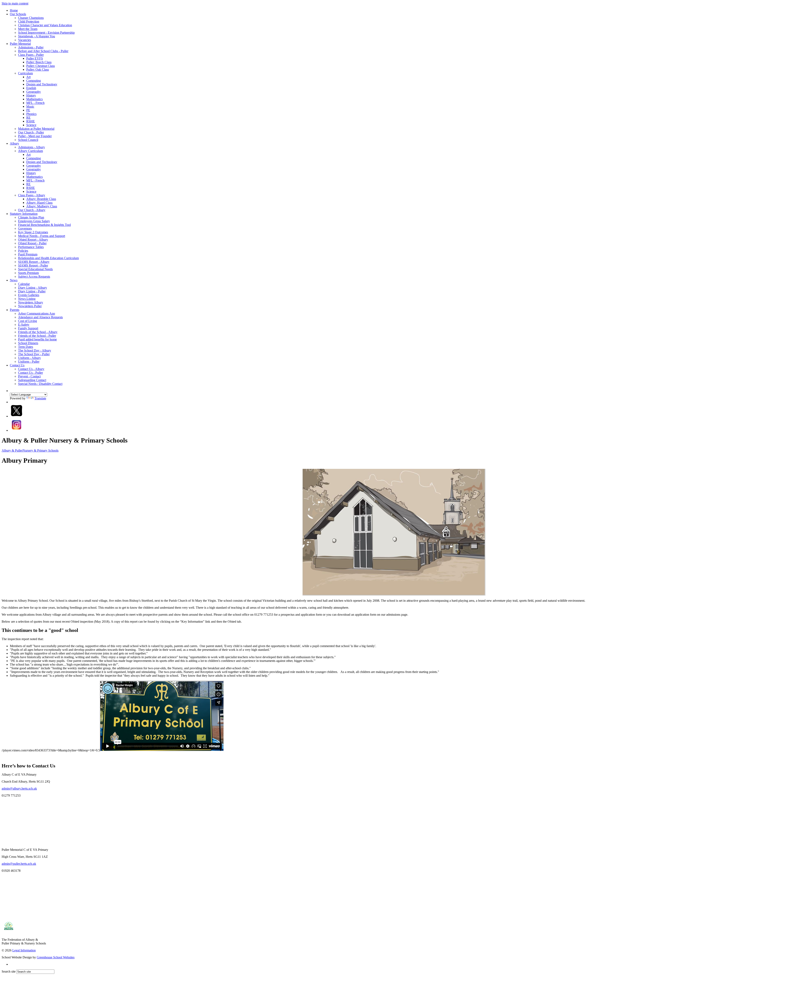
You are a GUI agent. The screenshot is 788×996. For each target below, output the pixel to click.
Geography (33, 91)
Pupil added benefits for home (37, 339)
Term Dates (25, 346)
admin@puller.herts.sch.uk (19, 863)
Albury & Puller (30, 450)
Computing (33, 80)
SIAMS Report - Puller (33, 265)
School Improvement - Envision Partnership (46, 32)
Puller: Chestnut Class (40, 66)
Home (14, 10)
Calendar (24, 284)
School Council (28, 139)
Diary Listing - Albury (32, 287)
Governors (25, 228)
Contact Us (17, 365)
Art (28, 77)
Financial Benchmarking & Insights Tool (44, 225)
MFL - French (35, 103)
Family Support (28, 328)
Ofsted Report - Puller (32, 243)
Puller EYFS (34, 58)
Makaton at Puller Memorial (36, 128)
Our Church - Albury (31, 210)
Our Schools (18, 14)
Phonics (31, 114)
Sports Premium (28, 273)
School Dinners (28, 343)
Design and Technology (41, 84)
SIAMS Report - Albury (33, 261)
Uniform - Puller (28, 361)
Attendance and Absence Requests (40, 317)
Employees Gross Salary (34, 221)
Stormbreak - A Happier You (36, 36)
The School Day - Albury (34, 350)
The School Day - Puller (34, 354)
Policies (23, 250)
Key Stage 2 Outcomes (33, 232)
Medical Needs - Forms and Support (41, 236)
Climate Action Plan (31, 217)
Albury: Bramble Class (41, 199)
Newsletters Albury (30, 302)
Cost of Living (27, 321)
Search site (9, 971)
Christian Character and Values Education (45, 25)
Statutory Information (24, 213)
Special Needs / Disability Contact (40, 383)
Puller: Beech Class (39, 62)
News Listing (27, 298)
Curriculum (25, 73)
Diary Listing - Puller (32, 291)
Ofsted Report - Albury (33, 239)
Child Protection (28, 21)
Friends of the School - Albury (37, 332)
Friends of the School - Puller (37, 335)
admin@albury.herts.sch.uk (19, 788)
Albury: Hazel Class (39, 202)
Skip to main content (15, 3)
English (31, 88)
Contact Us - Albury (31, 369)
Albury (14, 143)
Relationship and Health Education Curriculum (48, 258)
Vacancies (24, 40)
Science (31, 125)
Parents (14, 310)
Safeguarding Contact (32, 380)
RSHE (30, 121)
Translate (40, 398)
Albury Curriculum (30, 151)
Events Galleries (28, 295)
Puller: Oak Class (37, 69)
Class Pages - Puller (31, 54)
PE (28, 110)
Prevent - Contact (29, 376)
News (13, 280)
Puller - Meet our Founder (35, 136)
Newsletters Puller (30, 306)
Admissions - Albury (31, 147)
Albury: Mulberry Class (41, 206)
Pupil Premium (27, 254)
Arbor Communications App (36, 313)
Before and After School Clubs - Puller (43, 51)
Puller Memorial (20, 43)
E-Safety (23, 324)
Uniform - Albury (29, 358)
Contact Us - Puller (30, 372)
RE (28, 117)
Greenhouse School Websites (55, 957)
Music (30, 106)
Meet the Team (27, 29)
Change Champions (31, 18)
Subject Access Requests (34, 276)
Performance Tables (31, 247)
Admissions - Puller (31, 47)
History (31, 95)
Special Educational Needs (35, 269)
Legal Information (24, 950)
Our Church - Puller (31, 132)
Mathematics (34, 99)
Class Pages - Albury (31, 195)
